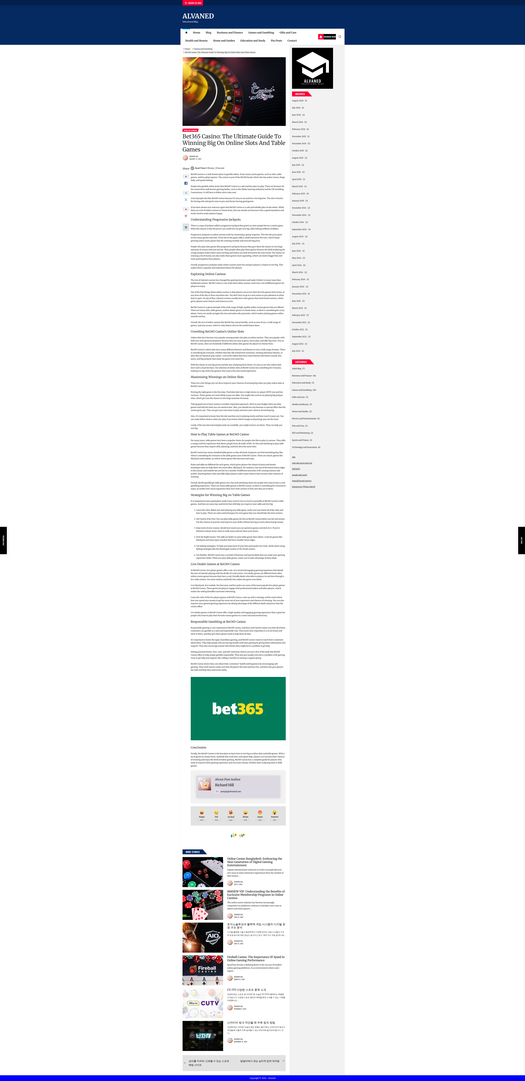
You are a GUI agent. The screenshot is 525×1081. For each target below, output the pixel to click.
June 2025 (296, 172)
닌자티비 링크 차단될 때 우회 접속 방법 (251, 1022)
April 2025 (296, 179)
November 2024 (299, 215)
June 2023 (296, 301)
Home (196, 32)
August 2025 (297, 158)
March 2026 (297, 122)
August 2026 (298, 100)
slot (293, 457)
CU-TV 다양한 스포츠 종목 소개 (246, 989)
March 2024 (297, 272)
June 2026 (296, 115)
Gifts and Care (288, 32)
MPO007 (296, 469)
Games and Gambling (261, 32)
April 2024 (297, 265)
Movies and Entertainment (304, 418)
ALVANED (198, 16)
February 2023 (298, 315)
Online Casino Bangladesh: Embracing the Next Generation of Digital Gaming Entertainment (254, 862)
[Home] (186, 33)
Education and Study (252, 40)
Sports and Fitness (300, 440)
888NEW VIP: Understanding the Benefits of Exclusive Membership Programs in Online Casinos (256, 895)
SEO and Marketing (301, 433)
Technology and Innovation (304, 447)
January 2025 (298, 201)
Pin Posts (276, 40)
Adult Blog (296, 368)
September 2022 (299, 336)
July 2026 (296, 108)
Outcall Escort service (301, 481)
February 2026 (298, 129)
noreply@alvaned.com (231, 791)
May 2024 (296, 258)
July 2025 (296, 165)
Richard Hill (193, 156)
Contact (292, 40)
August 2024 (298, 236)
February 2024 (298, 279)
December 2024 (299, 208)
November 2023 (299, 294)
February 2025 (298, 193)
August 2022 (298, 344)
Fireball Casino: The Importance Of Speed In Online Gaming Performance (256, 958)
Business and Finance (230, 32)
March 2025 (297, 186)
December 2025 (299, 136)
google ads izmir (299, 475)
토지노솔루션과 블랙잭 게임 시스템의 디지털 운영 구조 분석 (256, 925)
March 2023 (297, 308)
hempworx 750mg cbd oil (303, 486)
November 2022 (299, 322)
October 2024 (298, 222)
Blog (208, 32)
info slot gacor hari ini (302, 463)
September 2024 (299, 229)
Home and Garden (224, 40)
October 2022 (298, 329)
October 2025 (298, 150)
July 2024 (296, 243)
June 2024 (296, 251)
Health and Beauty (196, 40)
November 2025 (299, 143)
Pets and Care (298, 426)
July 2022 (296, 351)
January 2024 (298, 286)
